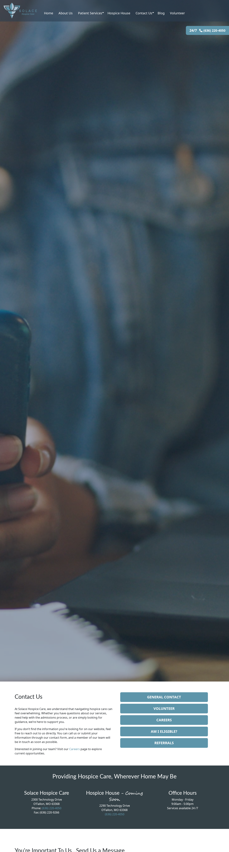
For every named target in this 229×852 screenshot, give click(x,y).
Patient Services (90, 13)
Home (48, 13)
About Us (66, 13)
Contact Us (144, 13)
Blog (161, 13)
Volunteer (177, 13)
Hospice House (119, 13)
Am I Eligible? (164, 731)
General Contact (164, 697)
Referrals (164, 742)
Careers (74, 749)
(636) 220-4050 (214, 30)
